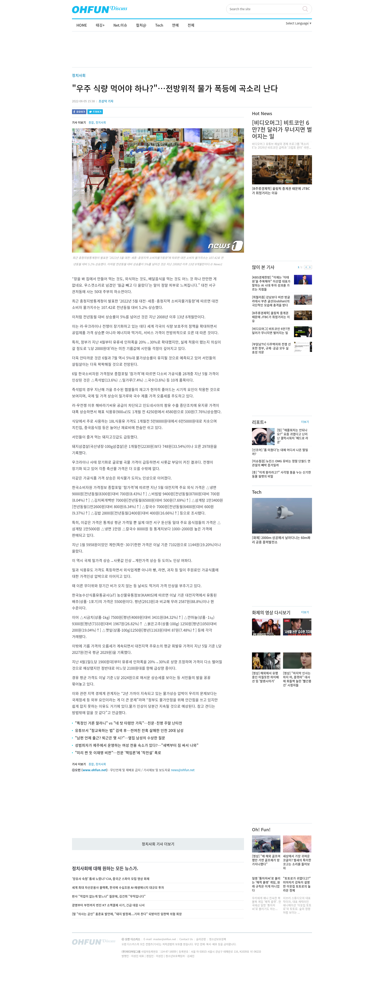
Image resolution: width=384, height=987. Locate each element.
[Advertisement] (192, 53)
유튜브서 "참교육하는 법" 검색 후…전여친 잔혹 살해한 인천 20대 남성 (129, 730)
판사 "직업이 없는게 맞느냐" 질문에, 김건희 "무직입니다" (109, 896)
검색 (307, 9)
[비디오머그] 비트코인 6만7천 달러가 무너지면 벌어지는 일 (282, 129)
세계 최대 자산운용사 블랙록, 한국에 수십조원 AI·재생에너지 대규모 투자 (118, 887)
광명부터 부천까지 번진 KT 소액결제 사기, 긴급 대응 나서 (108, 905)
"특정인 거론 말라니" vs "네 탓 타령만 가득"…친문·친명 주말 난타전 (128, 723)
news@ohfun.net (183, 770)
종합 (91, 122)
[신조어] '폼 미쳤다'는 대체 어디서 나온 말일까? (280, 452)
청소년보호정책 (217, 939)
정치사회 (79, 75)
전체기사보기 (303, 943)
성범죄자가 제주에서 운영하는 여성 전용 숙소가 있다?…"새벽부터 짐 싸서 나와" (136, 745)
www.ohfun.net (94, 770)
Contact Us (186, 939)
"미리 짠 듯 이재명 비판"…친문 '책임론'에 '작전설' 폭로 (118, 752)
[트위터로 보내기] (95, 112)
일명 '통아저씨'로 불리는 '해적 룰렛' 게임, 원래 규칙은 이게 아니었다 (266, 884)
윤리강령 (201, 939)
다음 (310, 267)
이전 (306, 267)
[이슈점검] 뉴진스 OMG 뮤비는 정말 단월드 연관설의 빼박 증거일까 (281, 463)
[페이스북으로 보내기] (79, 112)
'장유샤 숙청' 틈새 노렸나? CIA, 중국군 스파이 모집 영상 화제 (110, 878)
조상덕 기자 (106, 101)
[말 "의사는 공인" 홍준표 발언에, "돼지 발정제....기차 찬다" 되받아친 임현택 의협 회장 (127, 914)
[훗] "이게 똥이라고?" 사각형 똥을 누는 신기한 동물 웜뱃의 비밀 (281, 474)
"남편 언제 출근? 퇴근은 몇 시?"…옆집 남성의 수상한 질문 (120, 738)
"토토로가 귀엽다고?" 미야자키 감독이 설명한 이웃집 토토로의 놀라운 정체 (297, 884)
